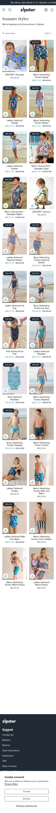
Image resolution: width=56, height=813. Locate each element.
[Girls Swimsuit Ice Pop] (14, 332)
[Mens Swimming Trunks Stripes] (41, 101)
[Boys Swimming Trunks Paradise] (14, 424)
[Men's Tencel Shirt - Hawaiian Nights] (14, 193)
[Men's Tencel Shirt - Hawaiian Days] (41, 147)
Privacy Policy (11, 784)
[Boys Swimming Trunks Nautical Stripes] (41, 239)
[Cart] (52, 9)
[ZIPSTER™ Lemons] (41, 193)
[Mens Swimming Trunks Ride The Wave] (41, 469)
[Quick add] (5, 68)
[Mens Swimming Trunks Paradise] (41, 378)
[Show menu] (4, 9)
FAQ (4, 761)
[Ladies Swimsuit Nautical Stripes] (14, 239)
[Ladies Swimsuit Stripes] (14, 147)
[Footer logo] (9, 721)
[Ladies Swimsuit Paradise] (41, 332)
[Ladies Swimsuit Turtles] (14, 469)
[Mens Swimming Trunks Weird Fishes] (14, 563)
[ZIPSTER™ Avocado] (14, 56)
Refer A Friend (9, 766)
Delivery (6, 740)
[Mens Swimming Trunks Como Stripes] (41, 518)
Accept (26, 791)
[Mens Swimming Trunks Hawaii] (41, 56)
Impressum (7, 755)
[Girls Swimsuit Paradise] (14, 378)
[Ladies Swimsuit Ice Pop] (14, 287)
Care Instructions (10, 750)
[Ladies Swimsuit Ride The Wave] (14, 518)
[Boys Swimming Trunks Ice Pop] (41, 287)
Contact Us (7, 735)
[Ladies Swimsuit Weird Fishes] (41, 563)
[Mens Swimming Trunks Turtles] (41, 424)
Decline (26, 798)
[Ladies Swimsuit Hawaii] (14, 101)
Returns (6, 745)
